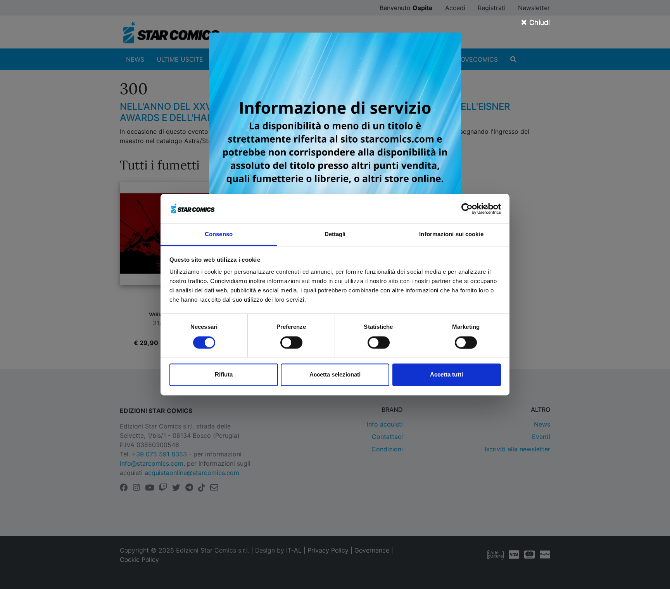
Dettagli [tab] (335, 234)
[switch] (291, 342)
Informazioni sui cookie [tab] (451, 234)
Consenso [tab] (219, 234)
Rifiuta (224, 374)
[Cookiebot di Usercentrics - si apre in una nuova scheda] (467, 208)
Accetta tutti (446, 374)
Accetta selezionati (335, 374)
